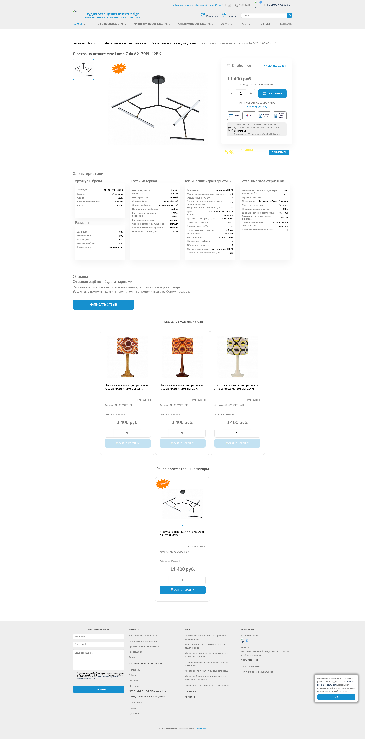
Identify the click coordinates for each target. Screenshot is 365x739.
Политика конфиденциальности (257, 672)
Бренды (190, 697)
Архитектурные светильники (144, 646)
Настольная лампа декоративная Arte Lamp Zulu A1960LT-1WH (236, 387)
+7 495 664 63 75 (279, 5)
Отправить (99, 689)
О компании (249, 660)
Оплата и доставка (250, 666)
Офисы (132, 675)
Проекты (191, 691)
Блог (188, 629)
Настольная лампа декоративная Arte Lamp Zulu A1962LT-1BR (126, 387)
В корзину (275, 93)
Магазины (134, 686)
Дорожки (134, 713)
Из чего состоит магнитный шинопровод (206, 671)
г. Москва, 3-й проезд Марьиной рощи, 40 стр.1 (198, 5)
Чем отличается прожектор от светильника (207, 685)
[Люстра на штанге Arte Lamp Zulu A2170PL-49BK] (158, 108)
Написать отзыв (103, 304)
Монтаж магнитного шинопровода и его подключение (206, 646)
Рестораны (134, 681)
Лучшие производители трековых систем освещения (206, 664)
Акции (132, 657)
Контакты (248, 629)
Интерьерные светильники (143, 635)
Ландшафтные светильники (143, 641)
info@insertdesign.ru (251, 655)
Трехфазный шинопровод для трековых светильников (205, 637)
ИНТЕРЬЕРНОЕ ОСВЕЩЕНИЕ (146, 664)
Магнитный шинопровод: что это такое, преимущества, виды (206, 678)
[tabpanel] (128, 357)
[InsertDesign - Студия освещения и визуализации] (78, 15)
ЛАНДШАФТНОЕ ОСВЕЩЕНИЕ (147, 696)
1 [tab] (127, 379)
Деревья (133, 708)
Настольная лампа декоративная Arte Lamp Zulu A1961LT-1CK (181, 387)
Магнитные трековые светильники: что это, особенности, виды (208, 655)
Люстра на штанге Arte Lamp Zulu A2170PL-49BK (182, 534)
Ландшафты (135, 702)
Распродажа (135, 652)
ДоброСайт (201, 729)
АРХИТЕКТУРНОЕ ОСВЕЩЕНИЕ (147, 691)
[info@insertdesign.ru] (229, 5)
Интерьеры (135, 670)
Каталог (134, 629)
